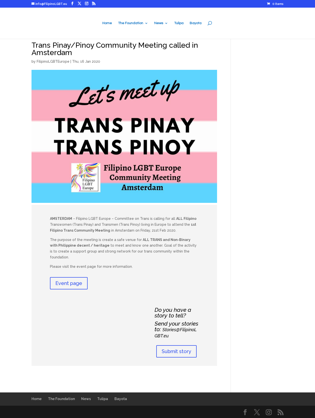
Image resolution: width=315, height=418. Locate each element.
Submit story (176, 351)
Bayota (196, 23)
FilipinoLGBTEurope (53, 61)
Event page (68, 283)
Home (107, 23)
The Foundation (130, 23)
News (158, 23)
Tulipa (179, 23)
